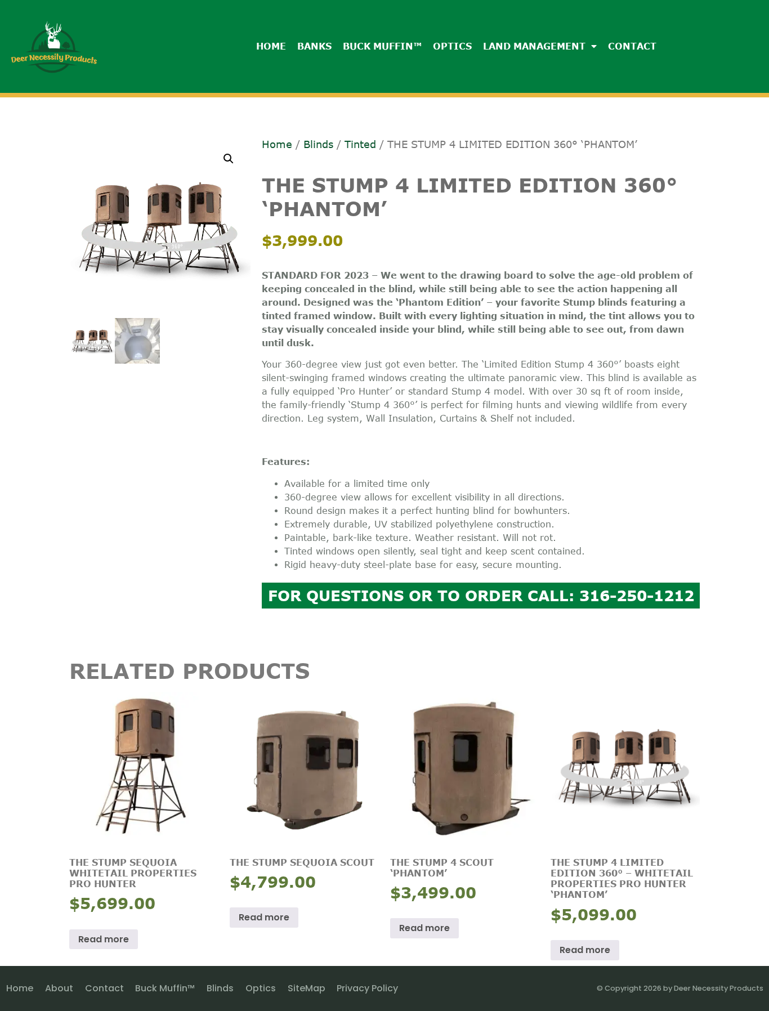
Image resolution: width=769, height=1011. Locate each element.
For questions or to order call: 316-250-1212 (481, 595)
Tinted (360, 144)
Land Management (534, 46)
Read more (103, 939)
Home (271, 46)
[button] (228, 159)
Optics (452, 46)
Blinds (318, 144)
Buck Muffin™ (382, 46)
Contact (632, 46)
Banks (314, 46)
